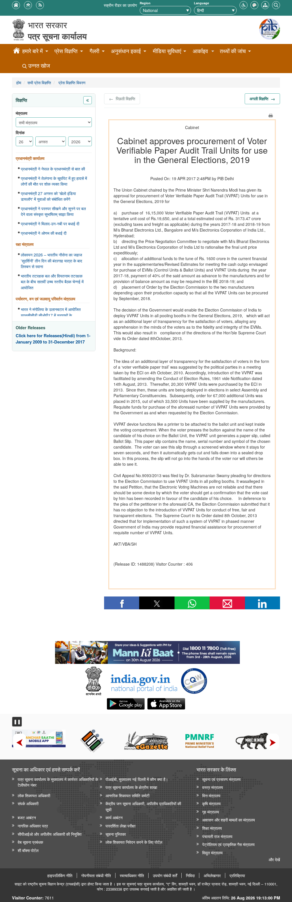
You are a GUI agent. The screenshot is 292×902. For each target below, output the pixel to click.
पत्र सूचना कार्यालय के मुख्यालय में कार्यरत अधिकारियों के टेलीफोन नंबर (58, 782)
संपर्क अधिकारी (28, 803)
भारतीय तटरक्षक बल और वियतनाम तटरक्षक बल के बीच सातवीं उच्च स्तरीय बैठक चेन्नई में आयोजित (52, 281)
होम (18, 82)
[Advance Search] (276, 4)
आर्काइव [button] (200, 51)
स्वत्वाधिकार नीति (132, 875)
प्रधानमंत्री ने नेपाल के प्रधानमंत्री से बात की (53, 169)
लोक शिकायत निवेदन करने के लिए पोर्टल (134, 842)
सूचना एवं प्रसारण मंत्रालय (221, 779)
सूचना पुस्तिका (116, 834)
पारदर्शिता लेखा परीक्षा (120, 826)
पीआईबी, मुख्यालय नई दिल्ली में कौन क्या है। (137, 779)
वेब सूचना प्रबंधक (30, 842)
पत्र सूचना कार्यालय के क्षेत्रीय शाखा (131, 787)
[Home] (16, 51)
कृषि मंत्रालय (211, 803)
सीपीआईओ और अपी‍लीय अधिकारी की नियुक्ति (50, 834)
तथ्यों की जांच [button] (233, 51)
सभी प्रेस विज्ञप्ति (39, 82)
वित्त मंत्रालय (211, 795)
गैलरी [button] (94, 51)
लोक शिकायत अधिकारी (34, 795)
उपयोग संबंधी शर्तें (165, 875)
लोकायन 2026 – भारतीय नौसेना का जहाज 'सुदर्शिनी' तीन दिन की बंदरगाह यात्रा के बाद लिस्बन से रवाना (51, 260)
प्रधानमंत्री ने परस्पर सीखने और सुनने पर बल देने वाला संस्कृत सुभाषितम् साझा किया (53, 211)
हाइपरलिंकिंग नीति (59, 875)
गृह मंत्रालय (210, 812)
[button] (243, 4)
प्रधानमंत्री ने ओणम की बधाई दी (43, 233)
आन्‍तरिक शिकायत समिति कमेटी (127, 795)
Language (201, 3)
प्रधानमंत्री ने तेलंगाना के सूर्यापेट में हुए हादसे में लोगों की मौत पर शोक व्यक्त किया (54, 181)
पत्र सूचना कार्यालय (57, 36)
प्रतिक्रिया (237, 875)
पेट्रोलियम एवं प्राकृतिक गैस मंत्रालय (228, 844)
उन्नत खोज (38, 65)
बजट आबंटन (27, 817)
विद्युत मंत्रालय (212, 852)
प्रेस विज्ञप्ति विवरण (71, 82)
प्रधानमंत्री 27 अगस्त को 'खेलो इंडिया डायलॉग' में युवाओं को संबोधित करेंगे (48, 196)
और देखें (274, 859)
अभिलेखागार (212, 875)
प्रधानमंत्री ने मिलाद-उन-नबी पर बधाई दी (50, 223)
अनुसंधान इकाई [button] (126, 51)
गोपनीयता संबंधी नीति (96, 875)
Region (145, 3)
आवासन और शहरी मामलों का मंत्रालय (228, 820)
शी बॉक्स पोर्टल (28, 850)
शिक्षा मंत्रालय (212, 828)
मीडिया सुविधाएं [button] (167, 51)
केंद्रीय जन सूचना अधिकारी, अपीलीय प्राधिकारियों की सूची (143, 806)
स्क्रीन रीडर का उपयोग (120, 5)
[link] (147, 651)
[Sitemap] (265, 4)
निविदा (190, 875)
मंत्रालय (21, 113)
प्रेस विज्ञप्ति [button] (66, 51)
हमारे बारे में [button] (32, 51)
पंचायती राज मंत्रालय (217, 836)
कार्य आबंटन (114, 817)
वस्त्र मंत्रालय (212, 787)
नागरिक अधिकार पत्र (33, 826)
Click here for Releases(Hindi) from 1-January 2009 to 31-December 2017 (53, 339)
